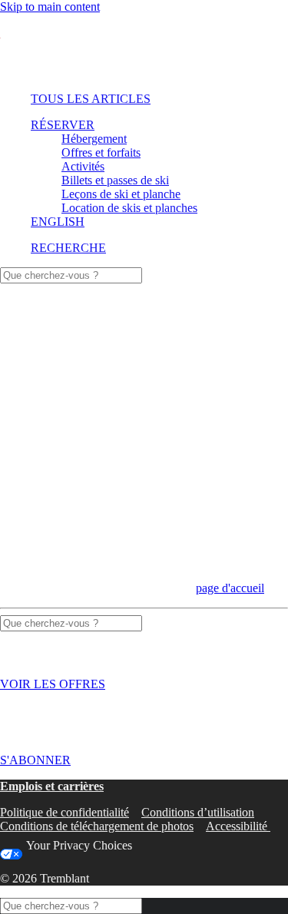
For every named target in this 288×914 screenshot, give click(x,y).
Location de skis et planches (129, 207)
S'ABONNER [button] (35, 760)
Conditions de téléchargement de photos (97, 826)
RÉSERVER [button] (62, 124)
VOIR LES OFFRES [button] (52, 683)
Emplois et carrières (52, 786)
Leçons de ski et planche (120, 193)
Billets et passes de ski (115, 180)
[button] (68, 247)
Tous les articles (91, 98)
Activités (82, 166)
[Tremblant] (144, 47)
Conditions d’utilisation (197, 812)
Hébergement (94, 138)
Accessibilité (238, 826)
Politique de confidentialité (64, 812)
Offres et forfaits (101, 152)
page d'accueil (230, 587)
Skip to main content (50, 6)
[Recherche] (71, 274)
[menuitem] (142, 99)
